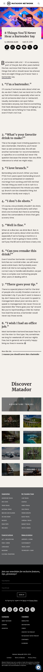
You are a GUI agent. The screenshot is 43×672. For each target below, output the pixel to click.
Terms (27, 351)
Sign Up (34, 344)
